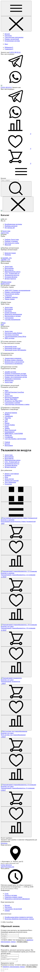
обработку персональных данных (14, 966)
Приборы (8, 254)
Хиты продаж (9, 479)
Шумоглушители (10, 278)
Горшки (7, 910)
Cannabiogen (9, 416)
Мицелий (8, 244)
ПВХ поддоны (9, 338)
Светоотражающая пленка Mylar (15, 336)
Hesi (6, 421)
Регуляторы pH (10, 227)
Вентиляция (9, 309)
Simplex (7, 428)
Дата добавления (10, 482)
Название (8, 475)
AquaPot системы (10, 372)
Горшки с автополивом (12, 292)
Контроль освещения (12, 397)
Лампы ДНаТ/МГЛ (11, 399)
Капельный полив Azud (12, 348)
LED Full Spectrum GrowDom (14, 392)
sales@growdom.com (7, 867)
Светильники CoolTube (12, 402)
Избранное (9, 47)
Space (6, 390)
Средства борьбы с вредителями (15, 439)
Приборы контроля (11, 226)
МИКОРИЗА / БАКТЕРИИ (14, 433)
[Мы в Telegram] (15, 69)
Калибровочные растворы (13, 224)
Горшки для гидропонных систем (16, 377)
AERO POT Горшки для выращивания (17, 290)
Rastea (7, 426)
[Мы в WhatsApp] (15, 84)
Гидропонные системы (12, 41)
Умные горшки (10, 299)
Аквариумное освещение (13, 358)
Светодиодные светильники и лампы (17, 404)
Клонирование (9, 432)
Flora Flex (8, 418)
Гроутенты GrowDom (12, 335)
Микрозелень (9, 380)
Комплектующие (10, 253)
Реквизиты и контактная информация (17, 899)
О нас (6, 893)
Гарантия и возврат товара (13, 897)
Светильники (9, 318)
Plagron (7, 423)
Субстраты (8, 295)
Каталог (7, 34)
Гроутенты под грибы (12, 243)
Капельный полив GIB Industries (15, 350)
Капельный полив (11, 346)
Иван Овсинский (10, 430)
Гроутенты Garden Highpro (13, 333)
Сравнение (9, 49)
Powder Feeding (10, 425)
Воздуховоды (9, 270)
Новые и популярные (12, 473)
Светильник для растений (13, 909)
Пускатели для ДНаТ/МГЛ (13, 401)
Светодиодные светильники (14, 37)
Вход (6, 44)
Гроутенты (8, 35)
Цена (6, 477)
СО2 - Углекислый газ (12, 273)
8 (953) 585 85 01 (15, 52)
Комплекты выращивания (13, 314)
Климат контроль (10, 312)
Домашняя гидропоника (13, 379)
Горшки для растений (12, 39)
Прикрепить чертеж (7, 963)
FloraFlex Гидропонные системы (15, 373)
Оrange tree (8, 435)
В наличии (8, 484)
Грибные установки (11, 241)
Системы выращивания (12, 319)
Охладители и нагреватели (14, 363)
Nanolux (7, 394)
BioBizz (7, 414)
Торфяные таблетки (11, 297)
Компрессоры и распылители (14, 362)
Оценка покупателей (12, 480)
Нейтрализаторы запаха (12, 271)
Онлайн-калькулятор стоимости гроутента (19, 917)
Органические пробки (12, 294)
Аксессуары (9, 266)
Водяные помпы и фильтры (14, 360)
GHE (6, 419)
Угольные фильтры (11, 277)
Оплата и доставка (11, 895)
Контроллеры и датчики (13, 316)
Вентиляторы (9, 268)
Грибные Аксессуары (12, 239)
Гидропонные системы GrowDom (16, 375)
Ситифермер (9, 437)
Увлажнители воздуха (12, 275)
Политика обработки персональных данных (19, 919)
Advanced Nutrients (11, 412)
